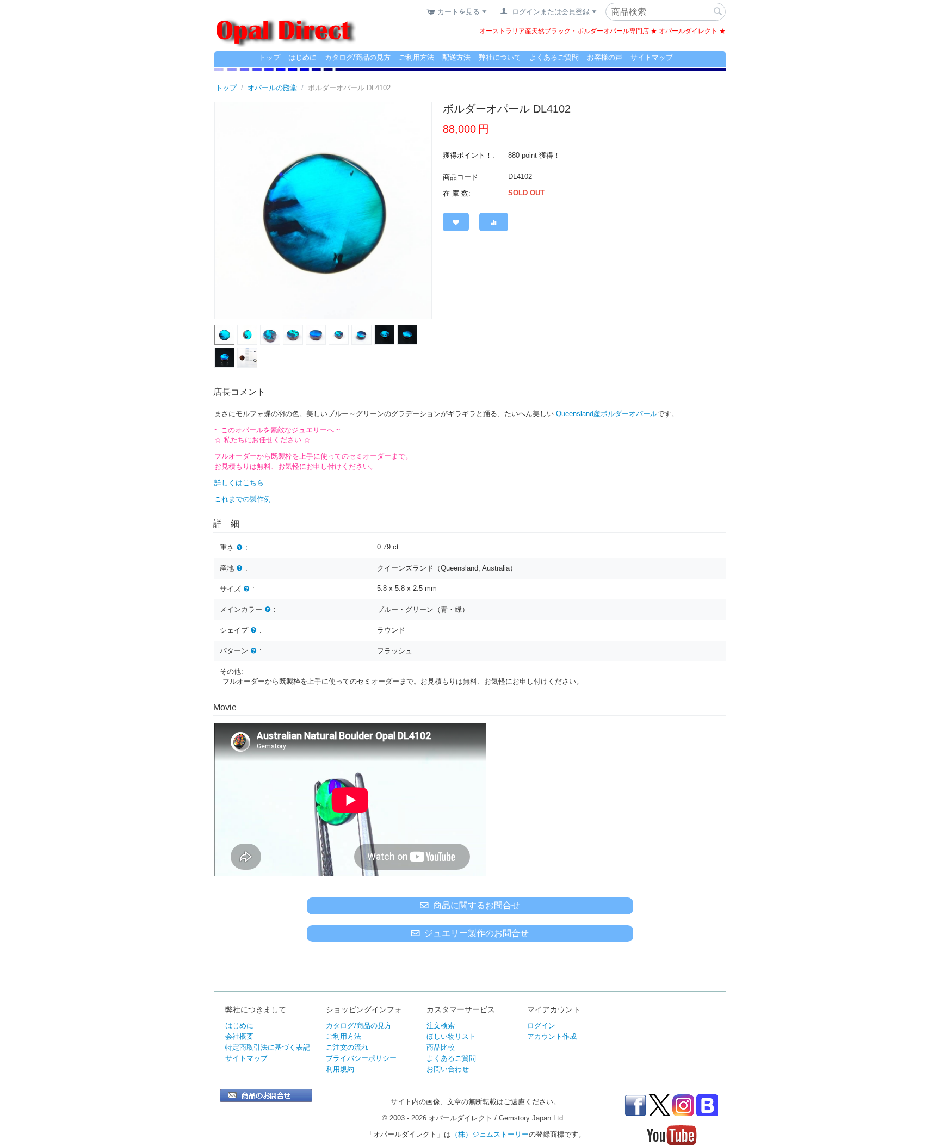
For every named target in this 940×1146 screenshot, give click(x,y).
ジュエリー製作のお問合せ (476, 933)
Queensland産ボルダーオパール (606, 414)
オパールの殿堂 (272, 88)
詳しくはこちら (239, 483)
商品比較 (440, 1047)
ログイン (541, 1025)
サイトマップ (651, 57)
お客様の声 (604, 57)
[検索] (717, 12)
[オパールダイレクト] (285, 26)
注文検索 (440, 1025)
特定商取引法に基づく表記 (267, 1047)
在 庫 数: (457, 193)
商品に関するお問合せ (476, 905)
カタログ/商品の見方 (358, 57)
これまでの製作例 (242, 499)
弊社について (500, 57)
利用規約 (340, 1069)
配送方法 (456, 57)
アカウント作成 (552, 1036)
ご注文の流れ (347, 1047)
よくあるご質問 (554, 57)
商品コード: (461, 177)
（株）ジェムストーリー (490, 1134)
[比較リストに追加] (493, 222)
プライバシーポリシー (361, 1058)
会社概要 (239, 1036)
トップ (269, 57)
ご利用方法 (416, 57)
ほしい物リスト (451, 1036)
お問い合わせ (447, 1069)
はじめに (302, 57)
